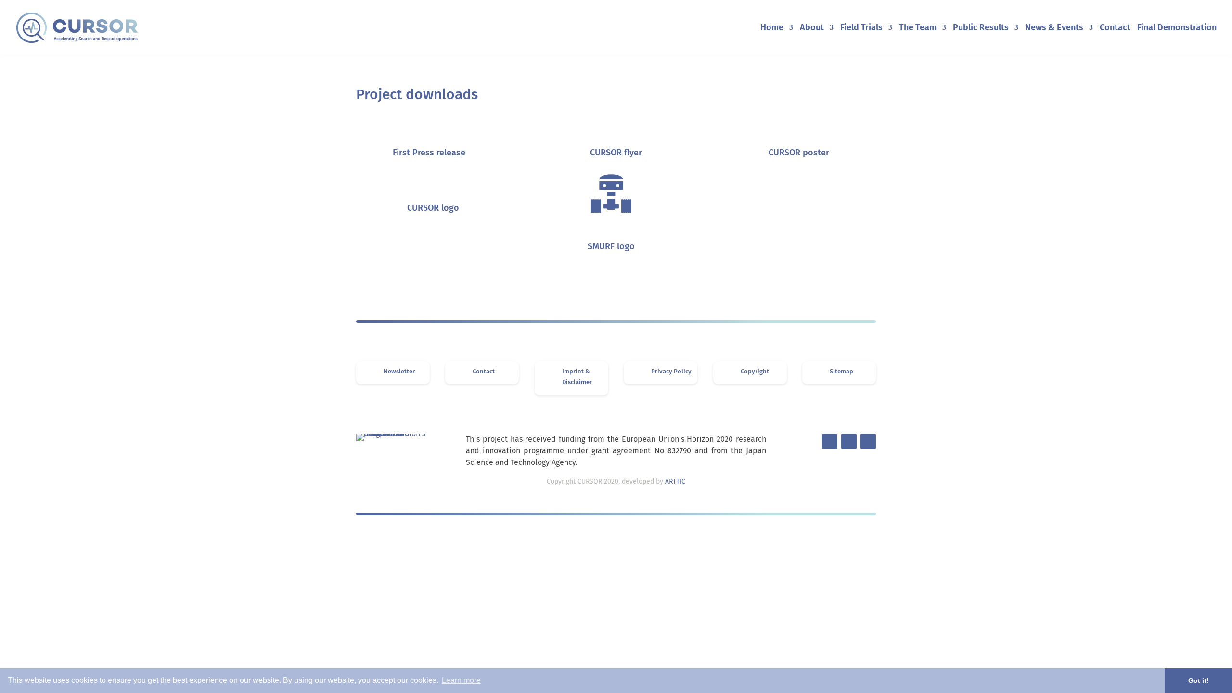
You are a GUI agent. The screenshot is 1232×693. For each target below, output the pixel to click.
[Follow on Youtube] (868, 441)
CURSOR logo (433, 208)
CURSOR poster (799, 152)
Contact (1115, 28)
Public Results (981, 28)
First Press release (429, 152)
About (812, 28)
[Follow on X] (829, 441)
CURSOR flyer (616, 152)
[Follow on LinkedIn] (849, 441)
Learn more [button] (461, 680)
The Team (918, 28)
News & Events (1054, 28)
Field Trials (861, 28)
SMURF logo (611, 246)
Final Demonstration (1177, 28)
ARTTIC (675, 481)
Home (771, 28)
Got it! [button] (1198, 680)
